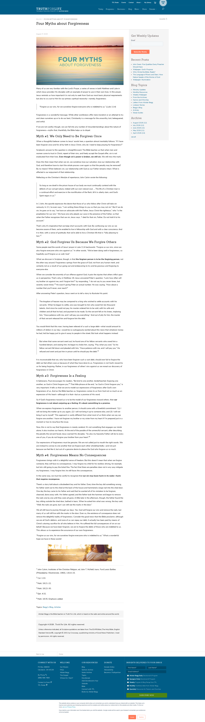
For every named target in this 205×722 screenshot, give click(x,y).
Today (100, 9)
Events (124, 3)
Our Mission (64, 667)
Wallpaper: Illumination (141, 80)
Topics (84, 675)
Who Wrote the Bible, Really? (144, 72)
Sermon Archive (87, 670)
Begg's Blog (48, 607)
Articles (57, 607)
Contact (131, 3)
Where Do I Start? (66, 678)
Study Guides (138, 113)
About (138, 3)
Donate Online (109, 667)
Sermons (121, 9)
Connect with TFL (88, 689)
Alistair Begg (64, 672)
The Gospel (64, 675)
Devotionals (86, 678)
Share (162, 19)
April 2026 (139, 133)
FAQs (62, 670)
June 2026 (139, 128)
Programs (110, 9)
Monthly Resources (140, 92)
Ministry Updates (139, 90)
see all (133, 137)
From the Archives (140, 97)
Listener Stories (139, 105)
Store (144, 9)
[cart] (155, 2)
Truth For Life (52, 9)
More (137, 9)
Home (61, 654)
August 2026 (140, 123)
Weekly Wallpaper (140, 95)
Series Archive (87, 672)
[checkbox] (146, 682)
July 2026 (138, 125)
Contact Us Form (44, 682)
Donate (152, 9)
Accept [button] (132, 717)
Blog (130, 9)
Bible (83, 686)
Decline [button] (141, 717)
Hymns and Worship (141, 100)
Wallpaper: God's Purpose (143, 69)
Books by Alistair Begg (90, 692)
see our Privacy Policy (69, 707)
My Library (147, 3)
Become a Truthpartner (112, 672)
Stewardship (108, 670)
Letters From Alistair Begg (143, 102)
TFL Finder (115, 3)
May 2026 (138, 130)
